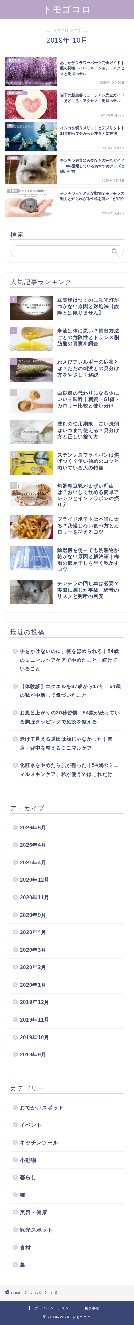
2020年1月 (33, 985)
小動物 (28, 1160)
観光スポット (36, 1230)
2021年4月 (33, 862)
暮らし (28, 1177)
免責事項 (92, 1308)
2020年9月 (33, 915)
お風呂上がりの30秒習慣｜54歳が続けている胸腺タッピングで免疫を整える (70, 717)
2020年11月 (34, 897)
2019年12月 (34, 1002)
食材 (25, 1247)
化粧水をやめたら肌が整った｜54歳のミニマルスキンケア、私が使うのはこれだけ (69, 770)
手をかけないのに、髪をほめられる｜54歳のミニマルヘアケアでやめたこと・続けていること (69, 660)
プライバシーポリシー (53, 1308)
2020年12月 (34, 880)
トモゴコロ (67, 9)
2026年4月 (33, 845)
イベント (31, 1125)
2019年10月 (34, 1037)
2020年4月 (33, 932)
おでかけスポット (42, 1107)
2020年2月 (33, 967)
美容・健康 (33, 1212)
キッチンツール (39, 1142)
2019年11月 (34, 1020)
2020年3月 (33, 950)
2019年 (36, 1293)
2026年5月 (33, 827)
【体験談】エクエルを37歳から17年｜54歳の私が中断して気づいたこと (70, 691)
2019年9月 (33, 1055)
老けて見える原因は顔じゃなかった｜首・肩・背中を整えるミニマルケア (69, 743)
